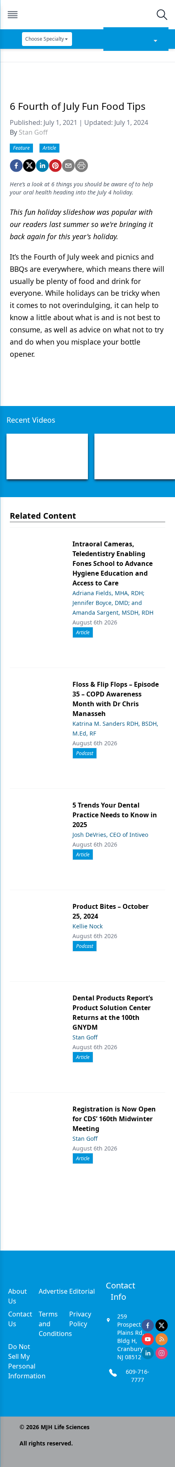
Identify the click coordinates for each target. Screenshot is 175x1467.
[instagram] (161, 1353)
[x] (161, 1325)
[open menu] (13, 15)
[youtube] (148, 1339)
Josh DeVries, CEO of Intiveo (110, 834)
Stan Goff (33, 132)
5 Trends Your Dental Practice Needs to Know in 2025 (114, 815)
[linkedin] (42, 165)
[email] (68, 165)
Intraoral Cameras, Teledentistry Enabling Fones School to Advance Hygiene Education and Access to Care (112, 563)
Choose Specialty (44, 38)
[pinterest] (55, 165)
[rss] (161, 1339)
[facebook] (16, 165)
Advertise (53, 1291)
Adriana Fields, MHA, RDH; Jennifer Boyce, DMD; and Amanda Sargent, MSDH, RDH (112, 602)
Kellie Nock (87, 926)
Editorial (82, 1291)
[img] (87, 15)
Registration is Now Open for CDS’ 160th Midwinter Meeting (114, 1119)
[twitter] (29, 165)
